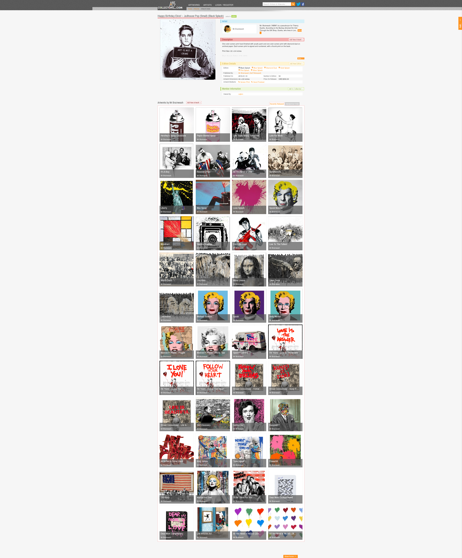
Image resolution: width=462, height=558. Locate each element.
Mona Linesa (239, 280)
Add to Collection (296, 89)
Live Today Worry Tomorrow (246, 135)
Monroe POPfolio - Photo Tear (211, 352)
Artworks (194, 4)
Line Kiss (201, 280)
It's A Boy (165, 171)
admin (234, 16)
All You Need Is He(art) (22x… (247, 533)
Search (293, 4)
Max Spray (202, 208)
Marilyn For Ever (204, 497)
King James (202, 461)
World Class (166, 280)
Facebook (302, 4)
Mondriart (165, 244)
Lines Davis (274, 280)
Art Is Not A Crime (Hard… (173, 461)
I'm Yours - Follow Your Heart (210, 388)
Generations (275, 171)
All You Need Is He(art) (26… (282, 533)
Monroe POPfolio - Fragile (173, 352)
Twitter (298, 4)
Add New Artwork (296, 39)
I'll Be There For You (242, 497)
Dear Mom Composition (172, 533)
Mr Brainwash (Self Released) (249, 73)
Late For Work (275, 135)
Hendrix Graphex (204, 244)
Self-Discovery (203, 425)
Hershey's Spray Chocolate (173, 135)
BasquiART (274, 425)
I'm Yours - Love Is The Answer (283, 352)
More (299, 58)
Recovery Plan (203, 171)
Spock (236, 316)
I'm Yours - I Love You (171, 388)
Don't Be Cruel (240, 244)
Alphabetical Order (292, 104)
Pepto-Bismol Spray (206, 135)
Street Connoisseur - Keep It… (283, 388)
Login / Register (224, 4)
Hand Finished (258, 82)
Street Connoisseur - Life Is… (174, 425)
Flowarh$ (273, 461)
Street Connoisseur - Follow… (247, 388)
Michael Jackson (204, 316)
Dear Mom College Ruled (281, 497)
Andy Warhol (275, 316)
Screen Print (245, 82)
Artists (207, 4)
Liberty (164, 208)
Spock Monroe (275, 208)
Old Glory (165, 497)
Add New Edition (296, 63)
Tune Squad (238, 461)
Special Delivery (240, 352)
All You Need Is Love (242, 171)
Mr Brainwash (166, 139)
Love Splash (238, 208)
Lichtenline (166, 316)
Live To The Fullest (278, 244)
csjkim (240, 94)
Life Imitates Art (204, 533)
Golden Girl (238, 425)
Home (190, 9)
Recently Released (277, 104)
